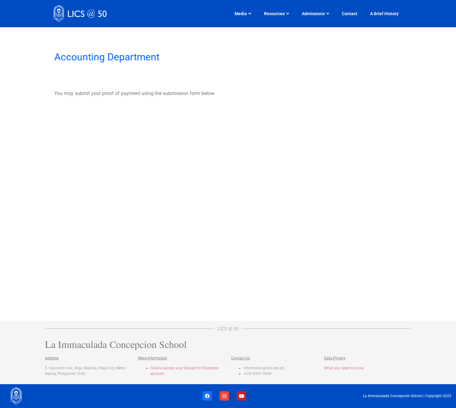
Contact (349, 13)
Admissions (313, 13)
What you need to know (343, 368)
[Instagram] (224, 396)
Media (241, 13)
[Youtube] (241, 396)
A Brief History (384, 13)
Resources (274, 13)
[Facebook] (207, 396)
